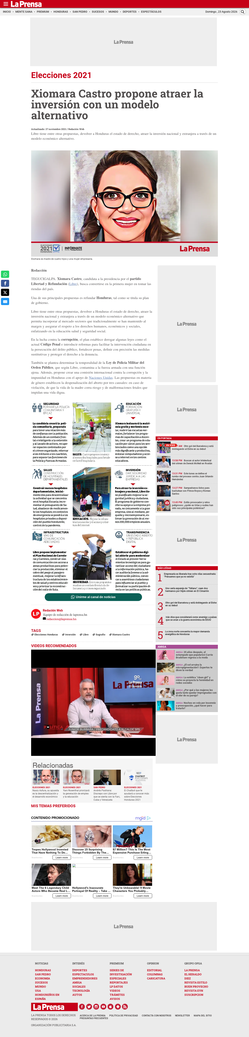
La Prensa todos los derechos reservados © (53, 1017)
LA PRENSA (192, 970)
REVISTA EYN (193, 990)
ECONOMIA (42, 978)
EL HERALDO (193, 974)
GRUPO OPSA (193, 963)
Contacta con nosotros (156, 1015)
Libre (73, 283)
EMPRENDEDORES (84, 978)
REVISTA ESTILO (195, 982)
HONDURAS (43, 970)
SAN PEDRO (43, 974)
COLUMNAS (155, 974)
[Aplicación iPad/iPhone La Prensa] (111, 1007)
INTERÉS (78, 963)
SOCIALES (79, 986)
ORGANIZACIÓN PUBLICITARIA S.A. (53, 1025)
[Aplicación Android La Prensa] (118, 1007)
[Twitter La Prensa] (89, 1007)
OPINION (153, 963)
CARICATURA (156, 978)
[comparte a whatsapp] (5, 274)
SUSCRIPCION (193, 995)
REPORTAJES (119, 982)
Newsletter (182, 1015)
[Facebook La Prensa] (82, 1007)
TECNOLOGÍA (81, 990)
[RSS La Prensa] (125, 1007)
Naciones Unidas (101, 377)
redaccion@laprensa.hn (61, 619)
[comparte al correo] (5, 301)
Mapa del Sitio (203, 1015)
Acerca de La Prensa (92, 1015)
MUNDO (40, 986)
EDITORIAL (154, 970)
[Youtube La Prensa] (103, 1007)
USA (38, 990)
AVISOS (115, 999)
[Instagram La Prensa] (96, 1007)
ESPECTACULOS (83, 974)
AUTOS (77, 995)
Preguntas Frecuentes (94, 1018)
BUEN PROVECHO (196, 986)
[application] (93, 703)
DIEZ (187, 978)
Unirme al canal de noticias (96, 597)
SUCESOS (41, 982)
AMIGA (77, 982)
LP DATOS (116, 986)
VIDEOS (115, 990)
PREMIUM (117, 963)
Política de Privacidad (123, 1015)
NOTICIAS (41, 963)
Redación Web (76, 129)
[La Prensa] (48, 1007)
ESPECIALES (118, 978)
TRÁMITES (117, 995)
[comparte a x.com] (5, 292)
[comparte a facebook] (5, 283)
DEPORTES (79, 970)
